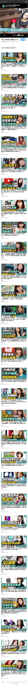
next (16, 683)
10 (25, 682)
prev (3, 682)
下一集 (23, 39)
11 (11, 683)
